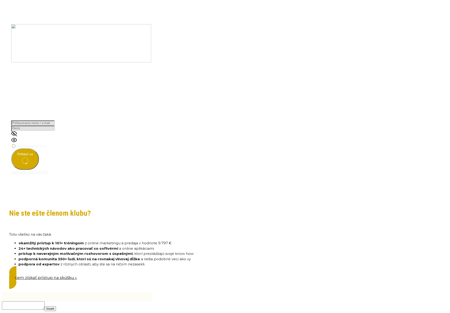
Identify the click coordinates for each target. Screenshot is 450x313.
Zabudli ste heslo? (29, 172)
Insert (50, 308)
